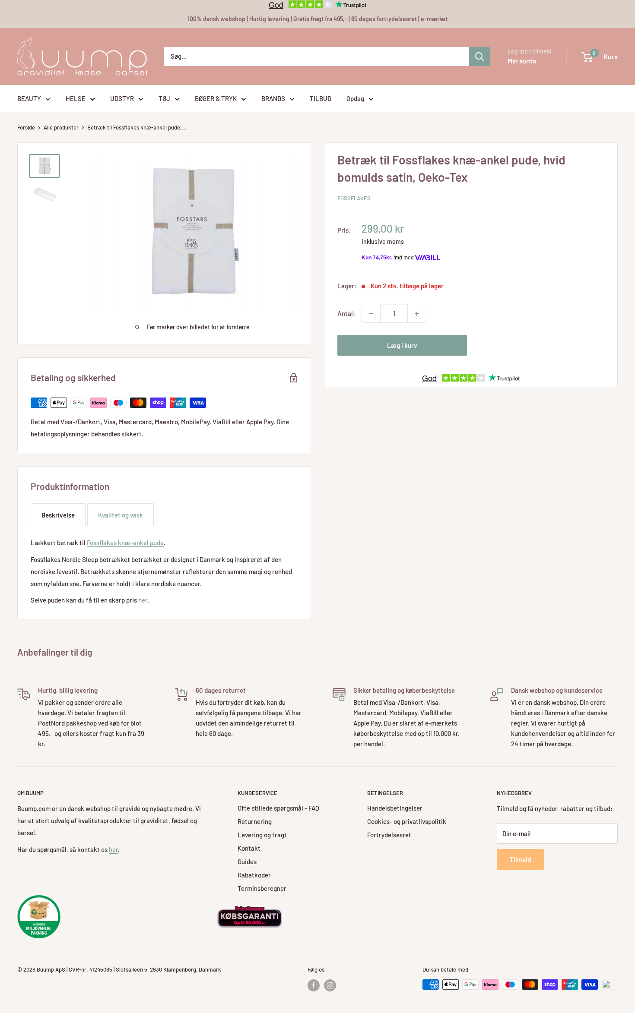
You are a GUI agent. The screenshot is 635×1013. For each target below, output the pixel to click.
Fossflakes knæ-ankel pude (125, 542)
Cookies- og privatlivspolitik (406, 821)
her (142, 600)
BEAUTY (29, 98)
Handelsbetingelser (394, 808)
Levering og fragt (262, 835)
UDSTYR (122, 98)
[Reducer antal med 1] (371, 314)
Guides (247, 861)
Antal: (346, 314)
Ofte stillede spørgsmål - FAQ (278, 808)
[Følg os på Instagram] (330, 985)
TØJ (164, 98)
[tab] (58, 514)
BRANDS (273, 98)
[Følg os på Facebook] (314, 985)
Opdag (355, 98)
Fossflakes (354, 198)
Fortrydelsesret (389, 835)
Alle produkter (61, 127)
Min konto (522, 61)
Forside (26, 127)
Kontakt (249, 848)
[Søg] (479, 56)
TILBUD (320, 98)
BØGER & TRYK (216, 98)
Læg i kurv (402, 346)
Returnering (255, 821)
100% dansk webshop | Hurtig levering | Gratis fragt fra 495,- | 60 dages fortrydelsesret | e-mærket (317, 18)
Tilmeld (520, 859)
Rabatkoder (254, 875)
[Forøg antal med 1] (417, 314)
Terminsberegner (262, 888)
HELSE (76, 98)
